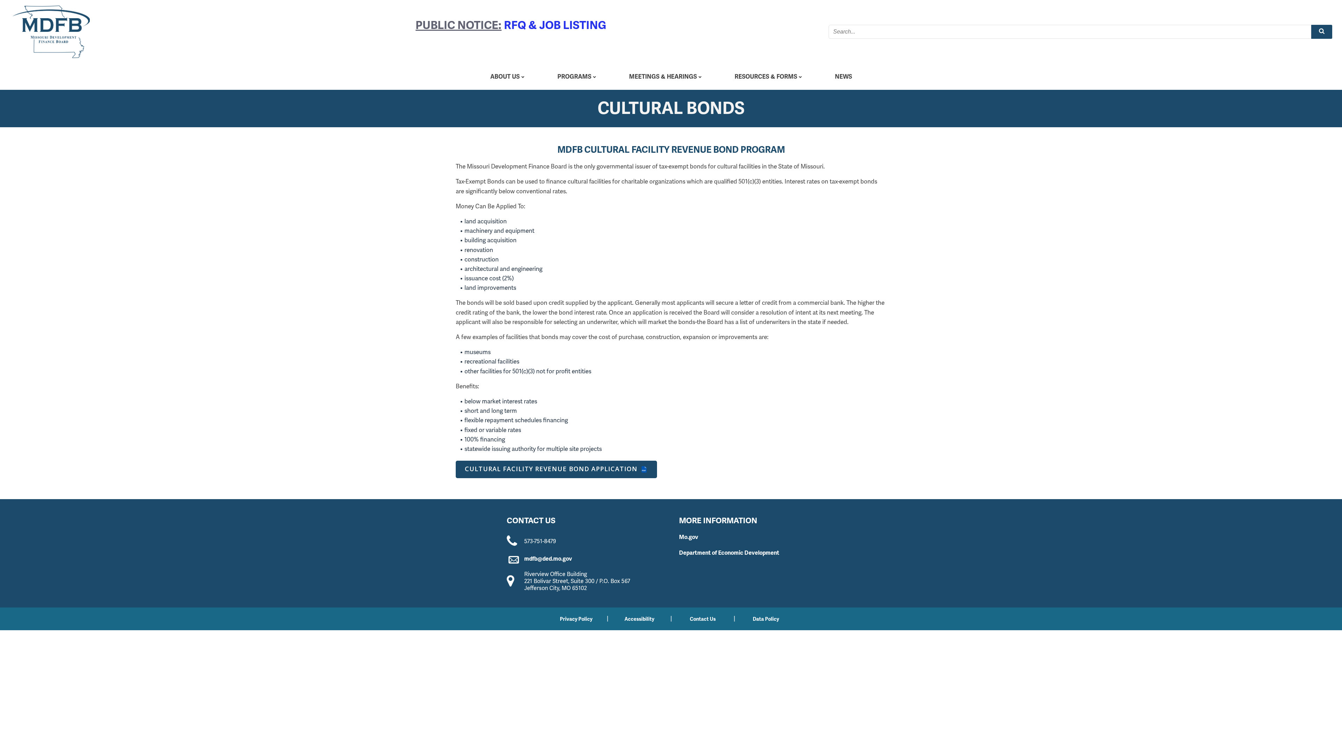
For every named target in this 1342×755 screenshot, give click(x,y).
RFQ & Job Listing (555, 25)
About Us (505, 76)
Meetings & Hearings (663, 76)
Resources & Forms (766, 76)
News (843, 76)
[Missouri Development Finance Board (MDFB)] (51, 32)
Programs (574, 76)
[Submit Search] (1321, 32)
